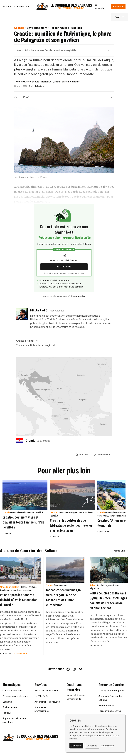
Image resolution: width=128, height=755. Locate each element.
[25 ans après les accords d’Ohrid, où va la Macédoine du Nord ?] (20, 570)
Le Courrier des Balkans (71, 5)
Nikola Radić (73, 81)
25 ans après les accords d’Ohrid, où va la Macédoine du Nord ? (18, 600)
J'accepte (76, 745)
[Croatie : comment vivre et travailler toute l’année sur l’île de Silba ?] (24, 495)
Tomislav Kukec (22, 81)
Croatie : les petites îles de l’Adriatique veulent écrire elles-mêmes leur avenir (72, 525)
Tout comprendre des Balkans (71, 8)
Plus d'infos (107, 745)
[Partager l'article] (112, 96)
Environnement (37, 27)
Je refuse (92, 745)
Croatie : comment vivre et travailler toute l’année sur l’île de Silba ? (23, 522)
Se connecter (78, 296)
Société (76, 27)
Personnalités (59, 27)
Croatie (19, 27)
